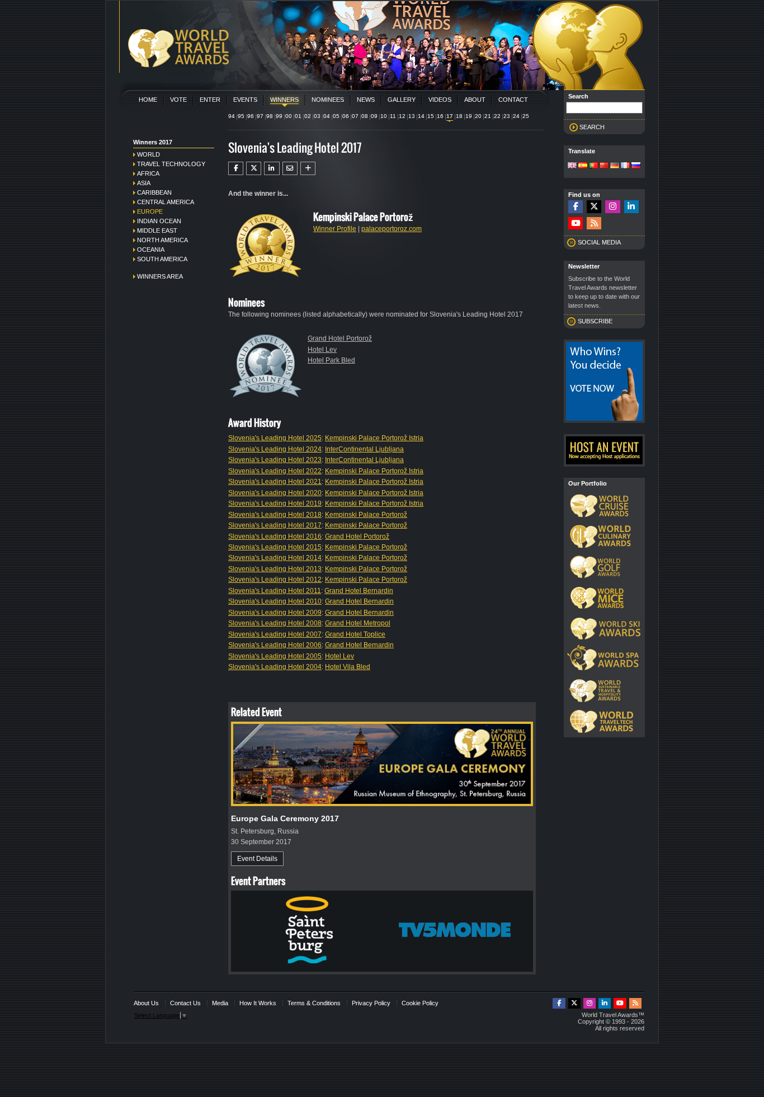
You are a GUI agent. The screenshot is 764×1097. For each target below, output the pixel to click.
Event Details (257, 859)
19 (468, 116)
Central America (165, 202)
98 (269, 116)
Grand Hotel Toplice (355, 634)
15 (430, 116)
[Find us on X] (594, 206)
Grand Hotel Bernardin (358, 591)
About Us (146, 1003)
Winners (284, 99)
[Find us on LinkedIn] (631, 206)
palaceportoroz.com (391, 229)
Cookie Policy (420, 1003)
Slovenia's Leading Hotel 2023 (275, 460)
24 (516, 116)
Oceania (150, 249)
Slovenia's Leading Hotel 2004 (275, 667)
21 (487, 116)
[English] (572, 166)
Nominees (328, 99)
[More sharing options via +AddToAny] (308, 168)
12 (402, 116)
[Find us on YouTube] (575, 223)
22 (497, 116)
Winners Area (160, 276)
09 (374, 116)
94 (231, 116)
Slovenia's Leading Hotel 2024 (275, 449)
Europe (150, 211)
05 (336, 116)
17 (449, 116)
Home (148, 99)
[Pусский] (635, 166)
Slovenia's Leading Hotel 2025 (275, 438)
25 (525, 116)
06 (345, 116)
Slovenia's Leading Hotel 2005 (275, 656)
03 (317, 116)
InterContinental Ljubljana (364, 449)
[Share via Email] (290, 168)
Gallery (402, 99)
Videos (439, 99)
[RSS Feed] (594, 223)
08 (364, 116)
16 (440, 116)
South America (162, 259)
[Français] (625, 166)
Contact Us (185, 1003)
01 (298, 116)
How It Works (257, 1003)
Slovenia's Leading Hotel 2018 (275, 515)
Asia (143, 183)
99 (279, 116)
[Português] (593, 166)
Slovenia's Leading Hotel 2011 (274, 591)
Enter (210, 99)
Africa (148, 173)
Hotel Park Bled (331, 360)
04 (326, 116)
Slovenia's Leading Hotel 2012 (275, 579)
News (366, 99)
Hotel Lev (322, 350)
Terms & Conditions (314, 1003)
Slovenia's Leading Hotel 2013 (275, 569)
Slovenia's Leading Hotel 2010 (275, 601)
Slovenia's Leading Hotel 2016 (275, 536)
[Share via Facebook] (236, 168)
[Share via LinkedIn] (272, 168)
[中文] (604, 166)
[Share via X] (254, 168)
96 (250, 116)
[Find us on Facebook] (575, 206)
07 (355, 116)
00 (288, 116)
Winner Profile (334, 229)
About (474, 99)
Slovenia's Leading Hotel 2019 (275, 503)
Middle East (157, 230)
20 (478, 116)
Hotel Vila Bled (347, 667)
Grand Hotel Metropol (357, 623)
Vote (178, 99)
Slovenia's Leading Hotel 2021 (275, 482)
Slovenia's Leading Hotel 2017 (275, 525)
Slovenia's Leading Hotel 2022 (275, 471)
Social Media (599, 242)
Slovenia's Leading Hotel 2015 (275, 547)
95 (241, 116)
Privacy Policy (371, 1003)
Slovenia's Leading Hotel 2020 (275, 493)
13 (411, 116)
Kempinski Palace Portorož (366, 515)
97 (260, 116)
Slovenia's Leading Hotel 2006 (275, 645)
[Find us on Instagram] (612, 206)
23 (506, 116)
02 (307, 116)
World (148, 154)
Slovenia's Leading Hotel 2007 (275, 634)
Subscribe (595, 321)
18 (459, 116)
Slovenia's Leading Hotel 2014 (275, 558)
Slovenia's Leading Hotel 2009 (275, 612)
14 (421, 116)
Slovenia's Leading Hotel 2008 (275, 623)
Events (245, 99)
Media (220, 1003)
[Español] (582, 166)
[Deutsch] (614, 166)
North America (162, 240)
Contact (513, 99)
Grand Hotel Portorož (340, 338)
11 (393, 116)
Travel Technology (171, 164)
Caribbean (154, 192)
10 (383, 116)
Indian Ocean (159, 221)
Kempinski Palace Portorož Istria (374, 438)
